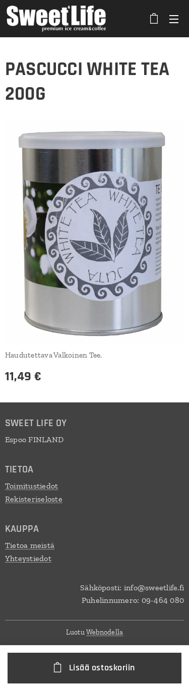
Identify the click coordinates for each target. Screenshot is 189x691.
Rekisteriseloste (33, 499)
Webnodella (104, 632)
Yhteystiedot (28, 558)
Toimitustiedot (31, 486)
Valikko (174, 19)
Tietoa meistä (29, 545)
